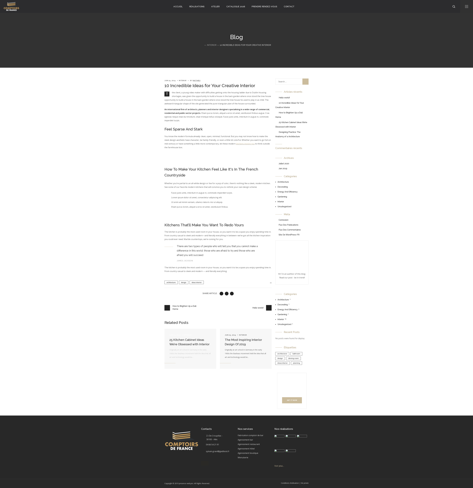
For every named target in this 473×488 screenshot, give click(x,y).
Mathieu (197, 80)
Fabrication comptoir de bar (250, 435)
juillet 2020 (284, 163)
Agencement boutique (248, 453)
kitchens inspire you (245, 143)
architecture (171, 282)
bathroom (296, 354)
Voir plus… (279, 465)
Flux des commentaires (290, 230)
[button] (205, 463)
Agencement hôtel (246, 448)
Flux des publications (288, 225)
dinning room (293, 358)
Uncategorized (284, 206)
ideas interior (197, 282)
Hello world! (284, 97)
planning (296, 363)
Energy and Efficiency (287, 192)
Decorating (283, 187)
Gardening (282, 197)
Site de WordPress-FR (289, 235)
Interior (211, 45)
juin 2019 (283, 168)
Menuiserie (243, 457)
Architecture (283, 182)
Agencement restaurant (249, 444)
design (183, 282)
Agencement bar (245, 439)
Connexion (283, 220)
